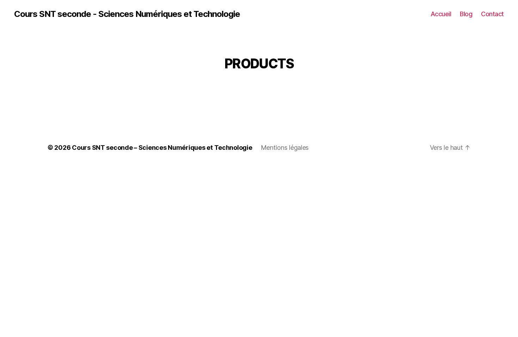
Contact (492, 14)
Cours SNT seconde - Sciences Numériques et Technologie (127, 14)
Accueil (441, 14)
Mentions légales (285, 147)
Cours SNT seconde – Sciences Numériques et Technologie (162, 147)
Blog (466, 14)
